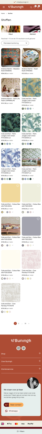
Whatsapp (13, 411)
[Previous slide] (2, 31)
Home (3, 13)
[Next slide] (39, 31)
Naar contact (15, 404)
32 (25, 323)
